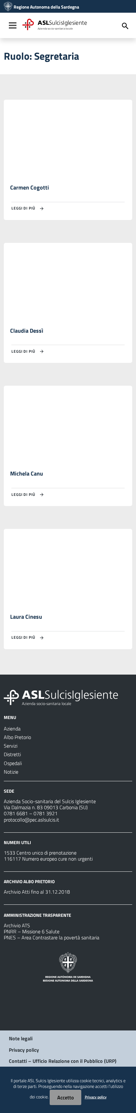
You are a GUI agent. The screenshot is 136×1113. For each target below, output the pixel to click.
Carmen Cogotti (29, 187)
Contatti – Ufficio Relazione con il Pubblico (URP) (62, 1061)
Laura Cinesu (26, 616)
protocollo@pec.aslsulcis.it (31, 819)
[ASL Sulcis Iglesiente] (8, 7)
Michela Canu (26, 473)
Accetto (65, 1097)
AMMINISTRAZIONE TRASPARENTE (37, 915)
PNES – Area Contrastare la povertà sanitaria (51, 937)
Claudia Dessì (26, 330)
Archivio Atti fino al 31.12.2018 (37, 892)
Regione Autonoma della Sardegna (46, 7)
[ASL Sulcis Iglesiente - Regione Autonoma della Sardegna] (61, 697)
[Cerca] (125, 26)
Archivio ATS (17, 925)
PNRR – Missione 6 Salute (31, 931)
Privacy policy (24, 1050)
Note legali (21, 1038)
